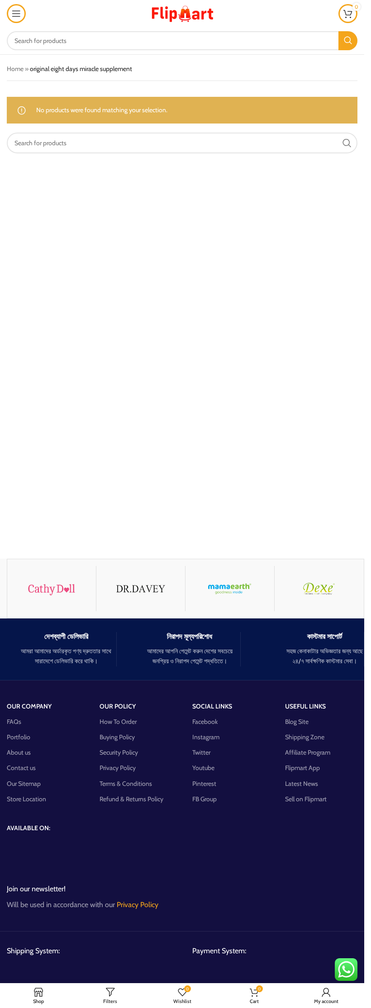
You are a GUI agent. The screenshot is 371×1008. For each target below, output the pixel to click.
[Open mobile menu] (16, 14)
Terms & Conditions (126, 784)
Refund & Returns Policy (131, 799)
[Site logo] (182, 13)
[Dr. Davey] (140, 588)
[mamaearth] (230, 588)
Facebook (205, 722)
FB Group (204, 799)
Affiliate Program (307, 752)
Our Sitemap (24, 784)
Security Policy (119, 752)
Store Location (26, 799)
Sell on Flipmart (306, 799)
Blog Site (297, 722)
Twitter (201, 752)
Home (15, 69)
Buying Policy (117, 737)
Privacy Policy (118, 768)
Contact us (21, 768)
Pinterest (204, 784)
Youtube (203, 768)
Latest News (301, 784)
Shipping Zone (304, 737)
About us (19, 752)
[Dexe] (319, 588)
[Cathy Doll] (51, 588)
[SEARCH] (347, 40)
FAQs (14, 722)
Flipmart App (302, 768)
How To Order (118, 722)
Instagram (205, 737)
